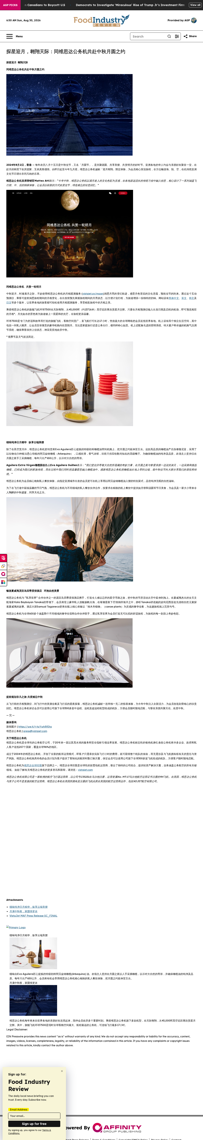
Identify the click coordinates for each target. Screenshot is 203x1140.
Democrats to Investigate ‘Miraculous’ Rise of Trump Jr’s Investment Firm (130, 5)
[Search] (169, 36)
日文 (8, 302)
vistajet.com (85, 769)
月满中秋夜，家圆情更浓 (23, 911)
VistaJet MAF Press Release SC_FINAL (33, 915)
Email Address (18, 1109)
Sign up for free (34, 1124)
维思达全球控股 (33, 765)
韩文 (191, 298)
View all (195, 5)
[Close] (61, 1071)
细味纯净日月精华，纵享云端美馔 (29, 906)
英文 (184, 298)
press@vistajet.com (35, 731)
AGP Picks (10, 5)
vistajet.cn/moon (92, 293)
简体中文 (174, 298)
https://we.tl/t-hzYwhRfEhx (35, 726)
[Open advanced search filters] (177, 36)
